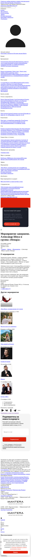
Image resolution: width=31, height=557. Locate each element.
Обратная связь (5, 5)
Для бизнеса (4, 19)
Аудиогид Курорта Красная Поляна (14, 85)
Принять (15, 552)
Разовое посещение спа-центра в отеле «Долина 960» (13, 133)
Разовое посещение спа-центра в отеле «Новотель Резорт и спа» (15, 130)
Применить (4, 555)
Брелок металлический (15, 158)
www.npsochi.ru (5, 469)
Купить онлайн (5, 13)
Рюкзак (13, 159)
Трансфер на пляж (11, 64)
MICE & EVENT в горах (7, 181)
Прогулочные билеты (6, 113)
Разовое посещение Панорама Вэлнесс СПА (15, 132)
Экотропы (6, 74)
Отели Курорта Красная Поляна (9, 61)
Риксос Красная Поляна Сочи (9, 99)
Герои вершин (15, 120)
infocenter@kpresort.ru (6, 490)
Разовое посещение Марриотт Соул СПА (15, 129)
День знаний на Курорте (11, 170)
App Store (3, 495)
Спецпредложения (18, 63)
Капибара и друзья (14, 123)
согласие (10, 444)
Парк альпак (22, 123)
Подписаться (14, 439)
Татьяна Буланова (17, 169)
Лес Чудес (21, 120)
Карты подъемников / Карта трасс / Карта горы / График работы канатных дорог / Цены (14, 73)
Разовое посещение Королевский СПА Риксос (13, 128)
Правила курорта (18, 88)
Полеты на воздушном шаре (11, 122)
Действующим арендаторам (8, 187)
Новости (11, 88)
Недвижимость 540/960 (20, 481)
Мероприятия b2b (19, 82)
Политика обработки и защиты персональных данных (15, 474)
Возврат (23, 490)
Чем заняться (4, 11)
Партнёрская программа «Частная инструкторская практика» (14, 193)
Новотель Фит (8, 108)
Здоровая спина (5, 152)
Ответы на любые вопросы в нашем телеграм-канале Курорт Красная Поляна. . (15, 2)
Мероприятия (16, 249)
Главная (3, 249)
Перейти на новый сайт (10, 224)
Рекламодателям (11, 191)
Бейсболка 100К (5, 158)
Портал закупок (24, 194)
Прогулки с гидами (6, 120)
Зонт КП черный (19, 159)
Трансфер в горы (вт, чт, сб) (16, 115)
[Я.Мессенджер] (2, 410)
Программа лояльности (7, 17)
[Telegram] (15, 410)
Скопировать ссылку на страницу (10, 413)
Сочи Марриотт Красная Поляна (13, 103)
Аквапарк (6, 123)
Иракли (24, 169)
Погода (11, 74)
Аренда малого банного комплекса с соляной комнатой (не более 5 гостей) (13, 146)
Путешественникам (6, 16)
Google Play (9, 495)
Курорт (3, 10)
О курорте (3, 82)
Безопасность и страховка (12, 75)
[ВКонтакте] (7, 410)
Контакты (5, 89)
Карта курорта (10, 82)
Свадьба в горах (18, 181)
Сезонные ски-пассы (18, 113)
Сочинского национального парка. (14, 472)
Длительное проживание (11, 66)
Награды (7, 88)
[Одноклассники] (11, 410)
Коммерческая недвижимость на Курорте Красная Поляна (12, 188)
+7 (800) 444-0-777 (6, 288)
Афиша (3, 14)
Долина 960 (12, 105)
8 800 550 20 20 (13, 5)
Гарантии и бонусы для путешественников (12, 482)
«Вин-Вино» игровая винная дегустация (12, 167)
